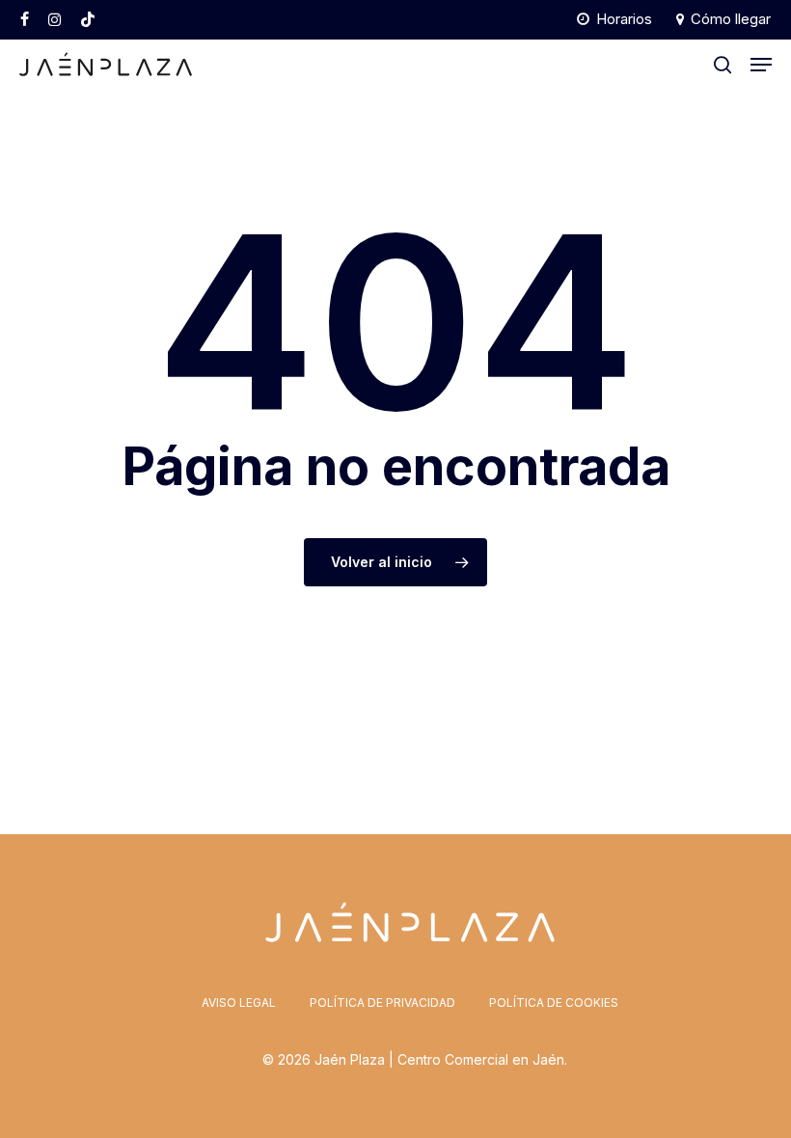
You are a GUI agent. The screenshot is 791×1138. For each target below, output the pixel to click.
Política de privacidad (382, 1002)
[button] (761, 64)
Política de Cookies (553, 1002)
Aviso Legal (239, 1002)
